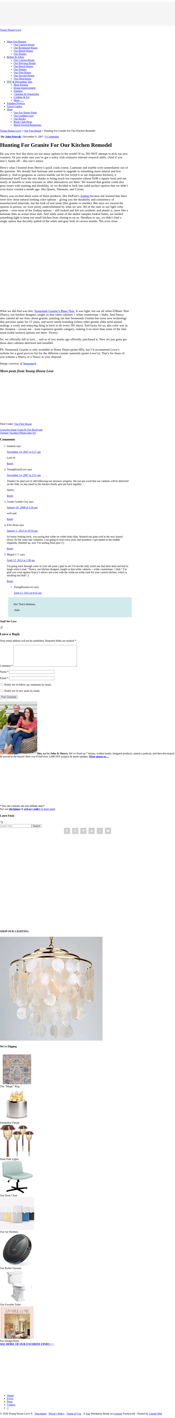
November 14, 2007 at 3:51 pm (24, 475)
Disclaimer (40, 1413)
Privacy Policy (56, 1413)
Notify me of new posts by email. (22, 690)
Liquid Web (155, 1413)
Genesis (117, 1413)
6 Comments (52, 136)
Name (4, 671)
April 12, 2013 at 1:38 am (21, 560)
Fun (88, 1413)
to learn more (39, 809)
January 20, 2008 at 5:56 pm (22, 507)
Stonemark (29, 363)
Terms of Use (74, 1413)
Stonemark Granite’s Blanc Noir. (54, 311)
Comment (6, 665)
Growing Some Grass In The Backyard (21, 429)
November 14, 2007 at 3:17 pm (24, 451)
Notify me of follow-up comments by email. (27, 684)
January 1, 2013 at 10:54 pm (22, 530)
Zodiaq (85, 196)
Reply (10, 463)
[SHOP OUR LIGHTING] (51, 1039)
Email (4, 678)
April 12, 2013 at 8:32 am (28, 592)
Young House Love (10, 29)
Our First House (32, 130)
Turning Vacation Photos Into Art (18, 432)
